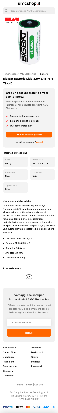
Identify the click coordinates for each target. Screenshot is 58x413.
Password (36, 366)
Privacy (28, 384)
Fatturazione (10, 366)
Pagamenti (9, 361)
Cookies (38, 384)
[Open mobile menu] (4, 4)
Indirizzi (35, 361)
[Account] (54, 4)
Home (6, 74)
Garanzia (8, 371)
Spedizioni (8, 357)
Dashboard (37, 352)
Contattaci (8, 375)
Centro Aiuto (9, 352)
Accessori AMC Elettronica (22, 74)
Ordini (34, 357)
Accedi (39, 142)
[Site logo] (29, 3)
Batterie (44, 74)
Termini (19, 384)
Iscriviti (29, 332)
